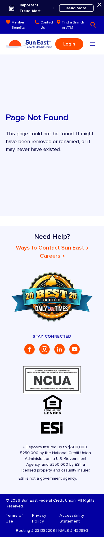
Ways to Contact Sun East (50, 247)
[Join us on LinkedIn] (59, 349)
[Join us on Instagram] (44, 349)
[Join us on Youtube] (74, 349)
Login (69, 44)
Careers (50, 255)
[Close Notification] (99, 4)
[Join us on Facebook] (29, 349)
